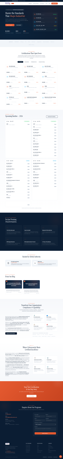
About (46, 3)
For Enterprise (42, 3)
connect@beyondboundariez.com (53, 0)
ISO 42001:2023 (28, 446)
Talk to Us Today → (31, 396)
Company (47, 418)
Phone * (47, 414)
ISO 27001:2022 (28, 445)
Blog (49, 3)
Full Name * (37, 414)
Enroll (19, 72)
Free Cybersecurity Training (52, 450)
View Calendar (18, 25)
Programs (30, 3)
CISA (37, 447)
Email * (36, 418)
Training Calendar (36, 3)
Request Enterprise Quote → (11, 333)
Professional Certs (34, 61)
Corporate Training (42, 61)
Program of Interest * (39, 422)
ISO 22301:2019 (28, 449)
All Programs (20, 61)
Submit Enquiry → (45, 433)
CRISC (38, 449)
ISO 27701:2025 (28, 447)
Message (36, 426)
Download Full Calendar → (52, 116)
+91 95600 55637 (44, 0)
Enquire (37, 103)
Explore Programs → (10, 25)
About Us (49, 445)
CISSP (38, 446)
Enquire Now (54, 3)
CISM (38, 445)
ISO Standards (27, 61)
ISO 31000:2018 (28, 450)
